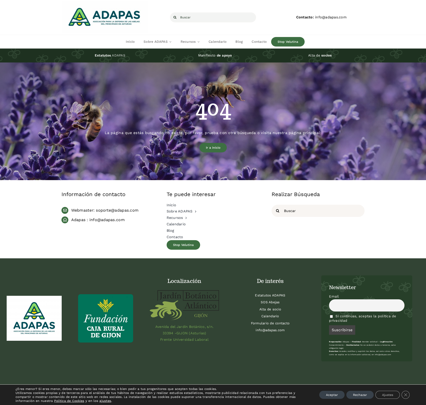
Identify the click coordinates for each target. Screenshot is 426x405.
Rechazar (360, 395)
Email (334, 296)
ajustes (105, 401)
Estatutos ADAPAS (270, 295)
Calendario (270, 316)
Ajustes (387, 395)
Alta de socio (270, 309)
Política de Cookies (69, 401)
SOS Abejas (270, 302)
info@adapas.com (270, 330)
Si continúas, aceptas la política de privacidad (362, 318)
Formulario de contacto (270, 323)
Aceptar (332, 395)
